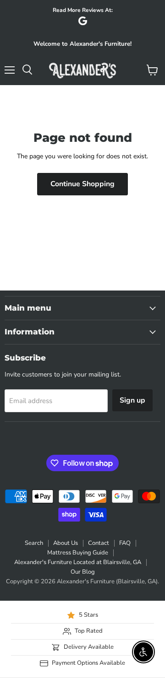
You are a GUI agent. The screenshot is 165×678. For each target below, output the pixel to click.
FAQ (125, 543)
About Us (65, 543)
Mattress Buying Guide (77, 553)
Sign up (132, 400)
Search (34, 543)
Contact (98, 543)
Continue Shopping (82, 184)
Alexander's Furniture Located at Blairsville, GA (77, 562)
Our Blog (83, 572)
